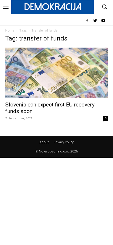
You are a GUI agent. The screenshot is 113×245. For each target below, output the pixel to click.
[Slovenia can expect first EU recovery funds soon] (56, 73)
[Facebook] (87, 21)
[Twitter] (95, 21)
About (44, 142)
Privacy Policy (64, 142)
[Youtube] (103, 21)
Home (9, 30)
